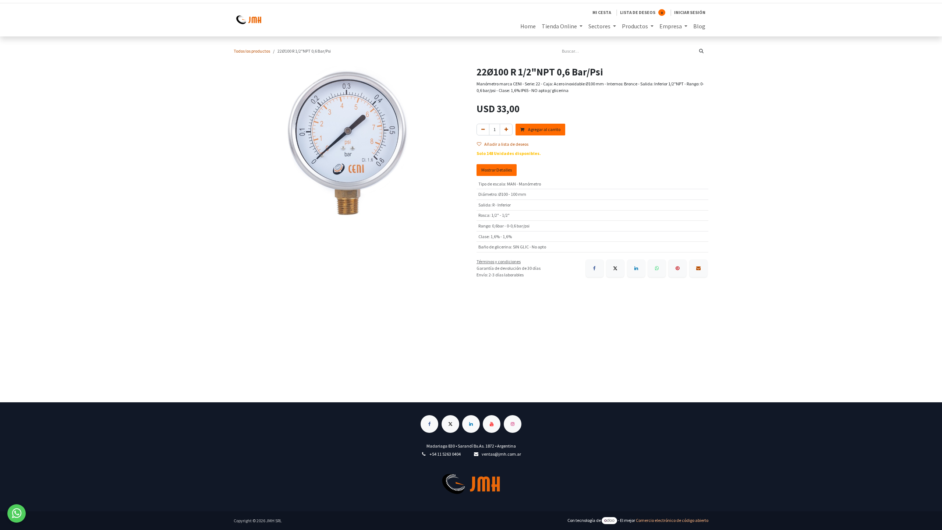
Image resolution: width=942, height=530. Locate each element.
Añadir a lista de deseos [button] (506, 144)
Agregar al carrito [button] (543, 129)
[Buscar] (701, 51)
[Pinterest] (677, 268)
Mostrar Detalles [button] (496, 170)
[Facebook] (594, 268)
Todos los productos (252, 51)
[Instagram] (512, 424)
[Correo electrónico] (698, 268)
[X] (615, 268)
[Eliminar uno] (483, 129)
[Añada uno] (506, 129)
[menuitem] (528, 26)
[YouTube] (491, 424)
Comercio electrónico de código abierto (672, 520)
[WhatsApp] (657, 268)
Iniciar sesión (689, 12)
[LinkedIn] (636, 268)
